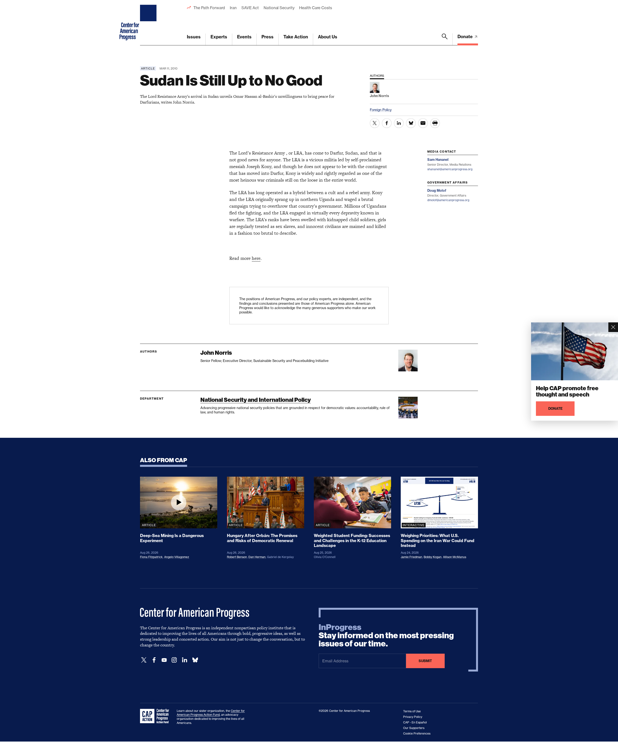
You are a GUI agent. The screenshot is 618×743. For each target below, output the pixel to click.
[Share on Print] (435, 123)
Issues (194, 37)
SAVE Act (250, 7)
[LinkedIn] (184, 660)
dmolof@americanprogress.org (448, 200)
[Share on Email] (423, 123)
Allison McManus (454, 557)
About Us (327, 37)
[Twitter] (144, 660)
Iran (233, 7)
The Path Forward (209, 7)
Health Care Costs (315, 7)
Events (244, 37)
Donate (465, 36)
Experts (219, 37)
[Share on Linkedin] (399, 123)
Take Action (295, 37)
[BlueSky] (195, 660)
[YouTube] (164, 660)
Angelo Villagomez (176, 557)
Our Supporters (413, 728)
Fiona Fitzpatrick (151, 557)
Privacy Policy (412, 717)
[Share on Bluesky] (411, 123)
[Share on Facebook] (387, 123)
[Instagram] (174, 660)
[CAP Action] (156, 716)
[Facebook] (154, 660)
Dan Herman (257, 557)
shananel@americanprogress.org (449, 169)
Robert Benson (237, 557)
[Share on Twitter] (374, 123)
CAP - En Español (415, 722)
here (256, 258)
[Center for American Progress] (149, 23)
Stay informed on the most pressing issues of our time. (386, 635)
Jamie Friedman (411, 557)
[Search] (445, 39)
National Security (279, 7)
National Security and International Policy (255, 399)
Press (267, 37)
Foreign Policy (381, 110)
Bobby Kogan (433, 557)
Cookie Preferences (416, 733)
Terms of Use (412, 711)
